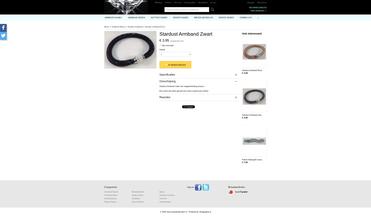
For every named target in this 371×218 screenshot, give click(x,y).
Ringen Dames (180, 17)
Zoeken (212, 9)
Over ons (177, 2)
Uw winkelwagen (258, 8)
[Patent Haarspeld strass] (254, 141)
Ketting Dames (159, 17)
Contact (168, 2)
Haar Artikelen (138, 202)
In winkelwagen (177, 65)
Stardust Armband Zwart (155, 26)
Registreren (262, 2)
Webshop (158, 2)
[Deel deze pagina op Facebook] (3, 28)
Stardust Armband (135, 26)
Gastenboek (203, 2)
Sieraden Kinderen (167, 195)
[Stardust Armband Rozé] (254, 52)
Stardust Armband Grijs (252, 115)
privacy (213, 2)
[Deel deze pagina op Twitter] (3, 36)
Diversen (163, 198)
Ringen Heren (226, 17)
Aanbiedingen (165, 202)
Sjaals (162, 192)
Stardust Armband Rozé (252, 70)
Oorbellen (246, 17)
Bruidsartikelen (203, 17)
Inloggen (250, 2)
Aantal (162, 50)
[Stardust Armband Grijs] (254, 96)
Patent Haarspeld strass (252, 160)
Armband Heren (136, 17)
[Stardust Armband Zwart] (130, 50)
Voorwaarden (189, 2)
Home (106, 26)
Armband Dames (113, 17)
